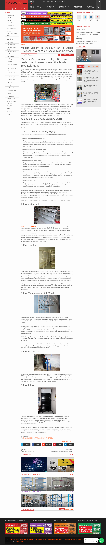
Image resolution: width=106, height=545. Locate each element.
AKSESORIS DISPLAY (10, 16)
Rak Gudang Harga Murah (32, 491)
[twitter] (21, 9)
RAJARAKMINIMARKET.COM (44, 438)
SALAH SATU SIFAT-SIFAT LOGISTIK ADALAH (58, 467)
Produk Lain (78, 6)
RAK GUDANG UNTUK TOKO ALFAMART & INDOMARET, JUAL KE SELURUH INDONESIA (59, 503)
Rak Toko (9, 93)
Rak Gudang (50, 6)
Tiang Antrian (10, 106)
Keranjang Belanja (11, 28)
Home (32, 6)
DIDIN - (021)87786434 (84, 56)
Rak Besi (9, 61)
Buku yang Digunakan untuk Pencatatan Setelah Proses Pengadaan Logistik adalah (63, 1)
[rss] (9, 9)
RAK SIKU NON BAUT (11, 52)
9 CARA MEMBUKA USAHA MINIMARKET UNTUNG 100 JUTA (90, 94)
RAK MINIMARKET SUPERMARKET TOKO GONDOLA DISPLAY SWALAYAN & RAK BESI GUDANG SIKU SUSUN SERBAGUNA (47, 539)
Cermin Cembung (11, 23)
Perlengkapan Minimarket (10, 38)
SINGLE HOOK (11, 99)
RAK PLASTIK (11, 45)
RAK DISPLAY (70, 441)
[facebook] (24, 9)
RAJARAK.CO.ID (28, 438)
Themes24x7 (20, 541)
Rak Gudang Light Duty (11, 69)
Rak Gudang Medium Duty (12, 73)
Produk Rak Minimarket (32, 475)
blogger (67, 509)
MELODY (9, 31)
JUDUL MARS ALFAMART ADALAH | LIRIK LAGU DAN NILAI (90, 101)
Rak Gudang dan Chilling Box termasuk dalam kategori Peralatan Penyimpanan (33, 503)
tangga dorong (10, 114)
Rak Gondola (24, 227)
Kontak (39, 6)
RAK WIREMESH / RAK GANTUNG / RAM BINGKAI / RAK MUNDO (90, 71)
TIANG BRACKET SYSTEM (12, 102)
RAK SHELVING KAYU (11, 48)
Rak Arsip (9, 59)
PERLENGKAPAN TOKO (12, 34)
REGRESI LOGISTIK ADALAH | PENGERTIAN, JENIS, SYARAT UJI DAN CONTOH (33, 466)
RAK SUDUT (10, 56)
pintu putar (9, 111)
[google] (18, 9)
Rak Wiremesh (11, 96)
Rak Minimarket (64, 6)
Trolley (8, 108)
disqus (71, 509)
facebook (61, 509)
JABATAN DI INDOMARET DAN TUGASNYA (90, 86)
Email (71, 55)
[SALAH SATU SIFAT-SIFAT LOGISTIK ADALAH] (60, 464)
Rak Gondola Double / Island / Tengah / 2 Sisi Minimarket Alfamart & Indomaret (60, 486)
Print (66, 55)
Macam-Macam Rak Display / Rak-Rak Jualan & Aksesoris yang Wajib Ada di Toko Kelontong (47, 49)
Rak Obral (9, 82)
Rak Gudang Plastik (12, 77)
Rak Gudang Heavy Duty (12, 65)
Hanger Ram (10, 25)
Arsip (88, 66)
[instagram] (15, 9)
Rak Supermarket (11, 90)
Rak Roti (9, 85)
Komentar (95, 66)
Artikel (90, 6)
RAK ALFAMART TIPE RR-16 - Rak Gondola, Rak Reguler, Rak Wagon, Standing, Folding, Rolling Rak (91, 79)
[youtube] (12, 9)
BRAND (9, 20)
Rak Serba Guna (11, 88)
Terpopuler (81, 66)
